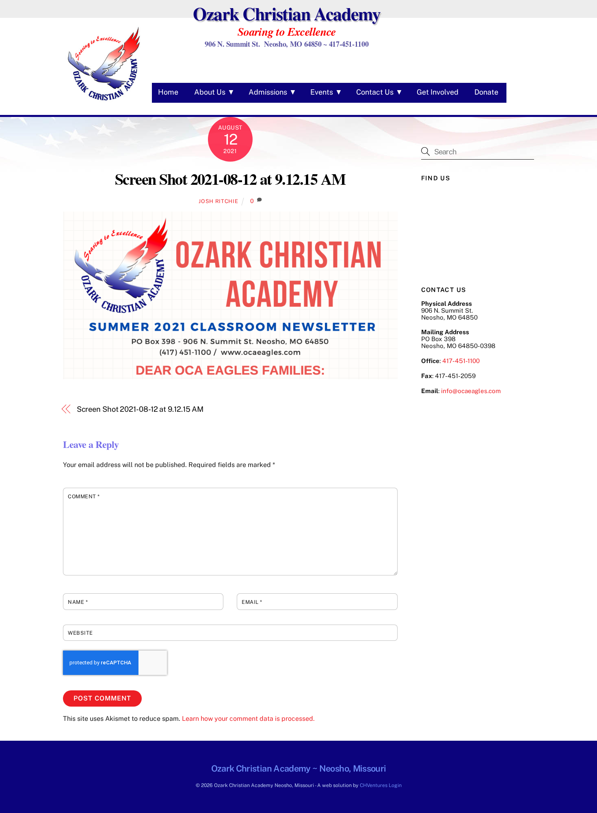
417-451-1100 (461, 360)
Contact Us (375, 92)
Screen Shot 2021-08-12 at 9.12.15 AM (230, 178)
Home (168, 92)
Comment (84, 496)
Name (78, 602)
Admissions (268, 92)
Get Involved (438, 92)
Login (395, 785)
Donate (486, 92)
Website (80, 633)
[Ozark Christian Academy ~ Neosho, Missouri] (103, 101)
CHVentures (373, 785)
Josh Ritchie (218, 201)
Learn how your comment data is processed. (248, 718)
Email (252, 602)
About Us (209, 92)
